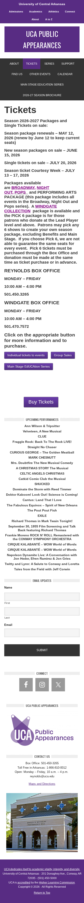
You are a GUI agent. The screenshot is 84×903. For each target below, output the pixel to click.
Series (47, 63)
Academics (35, 11)
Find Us (15, 74)
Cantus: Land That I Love (42, 500)
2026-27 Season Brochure (42, 95)
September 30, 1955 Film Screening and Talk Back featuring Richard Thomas (42, 528)
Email (8, 625)
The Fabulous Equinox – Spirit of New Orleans (42, 505)
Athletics (53, 11)
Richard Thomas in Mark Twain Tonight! (42, 521)
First (7, 603)
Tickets (30, 63)
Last (7, 617)
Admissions (16, 11)
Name (8, 587)
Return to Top (42, 892)
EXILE (42, 515)
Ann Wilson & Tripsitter (42, 426)
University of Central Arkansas (42, 4)
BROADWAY (22, 187)
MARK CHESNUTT (42, 457)
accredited (23, 882)
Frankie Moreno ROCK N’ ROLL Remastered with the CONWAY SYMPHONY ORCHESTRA (42, 537)
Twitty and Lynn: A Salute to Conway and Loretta (42, 564)
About (35, 19)
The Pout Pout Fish (42, 510)
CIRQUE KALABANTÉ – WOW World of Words (42, 544)
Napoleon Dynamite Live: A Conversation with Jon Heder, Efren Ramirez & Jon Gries (42, 557)
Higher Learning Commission (57, 882)
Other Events (40, 74)
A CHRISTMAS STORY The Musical (42, 468)
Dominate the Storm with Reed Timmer (42, 489)
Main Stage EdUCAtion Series (42, 84)
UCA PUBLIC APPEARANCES (42, 39)
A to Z (48, 19)
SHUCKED (42, 484)
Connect (70, 11)
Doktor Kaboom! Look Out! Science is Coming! (42, 494)
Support (66, 63)
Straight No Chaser (42, 447)
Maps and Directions (42, 784)
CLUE (42, 436)
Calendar (65, 74)
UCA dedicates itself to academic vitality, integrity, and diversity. (42, 869)
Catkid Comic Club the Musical (42, 479)
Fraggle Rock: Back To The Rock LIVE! (42, 442)
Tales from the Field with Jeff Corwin (42, 569)
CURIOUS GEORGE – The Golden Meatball (42, 452)
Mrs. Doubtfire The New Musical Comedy (42, 463)
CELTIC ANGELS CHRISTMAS (42, 473)
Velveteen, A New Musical (42, 431)
